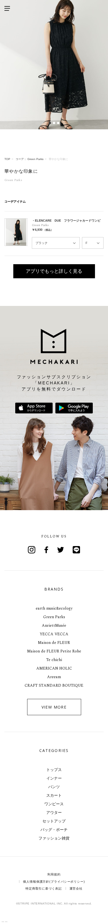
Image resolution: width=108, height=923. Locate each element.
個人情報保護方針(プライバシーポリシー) (54, 881)
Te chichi (54, 660)
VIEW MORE (54, 707)
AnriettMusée (54, 625)
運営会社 (76, 888)
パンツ (54, 787)
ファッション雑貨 (54, 838)
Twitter (61, 550)
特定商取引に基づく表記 (43, 888)
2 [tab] (54, 123)
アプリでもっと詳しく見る (54, 271)
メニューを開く (7, 8)
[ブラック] (56, 243)
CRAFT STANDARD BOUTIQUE (54, 685)
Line (76, 550)
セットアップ (54, 821)
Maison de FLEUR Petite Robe (54, 651)
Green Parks (54, 617)
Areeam (54, 677)
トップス (54, 769)
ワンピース (54, 804)
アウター (54, 812)
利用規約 (54, 874)
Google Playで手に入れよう (74, 408)
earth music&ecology (54, 608)
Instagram (31, 550)
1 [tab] (50, 123)
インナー (54, 778)
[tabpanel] (54, 64)
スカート (54, 795)
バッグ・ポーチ (54, 829)
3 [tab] (58, 123)
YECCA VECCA (54, 634)
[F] (93, 243)
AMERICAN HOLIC (54, 668)
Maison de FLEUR (54, 643)
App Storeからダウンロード (34, 408)
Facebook (46, 550)
